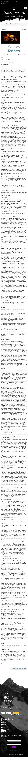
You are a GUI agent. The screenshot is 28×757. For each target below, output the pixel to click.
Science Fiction (5, 729)
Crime (3, 720)
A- (1, 3)
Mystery (4, 726)
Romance (4, 727)
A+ (7, 3)
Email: (8, 742)
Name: (8, 739)
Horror (4, 724)
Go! (16, 1)
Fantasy (4, 722)
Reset (4, 3)
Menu (25, 8)
